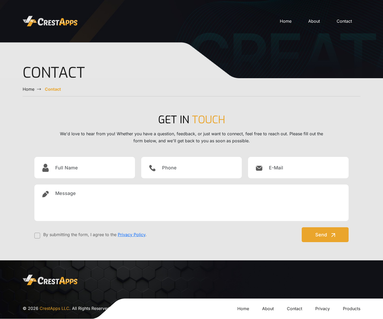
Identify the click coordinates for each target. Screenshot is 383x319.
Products (351, 308)
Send (321, 234)
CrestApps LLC (54, 308)
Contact (344, 21)
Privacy (322, 308)
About (314, 21)
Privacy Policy (131, 234)
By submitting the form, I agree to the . (95, 234)
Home (286, 21)
